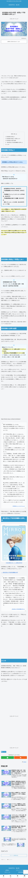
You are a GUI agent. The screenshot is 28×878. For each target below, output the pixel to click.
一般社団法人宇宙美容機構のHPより (18, 609)
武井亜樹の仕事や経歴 (11, 140)
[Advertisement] (14, 59)
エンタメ (4, 751)
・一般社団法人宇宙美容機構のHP (9, 572)
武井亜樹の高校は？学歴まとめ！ (13, 138)
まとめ (7, 144)
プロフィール (7, 872)
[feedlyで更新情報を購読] (7, 757)
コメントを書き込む (14, 855)
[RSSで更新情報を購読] (20, 757)
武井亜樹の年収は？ (10, 136)
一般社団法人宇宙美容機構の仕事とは (14, 142)
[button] (25, 444)
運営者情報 (20, 872)
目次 (12, 133)
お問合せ (7, 870)
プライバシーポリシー (20, 870)
